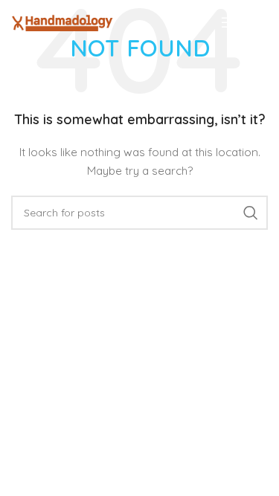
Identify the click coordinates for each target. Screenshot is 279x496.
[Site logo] (62, 21)
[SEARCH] (251, 213)
